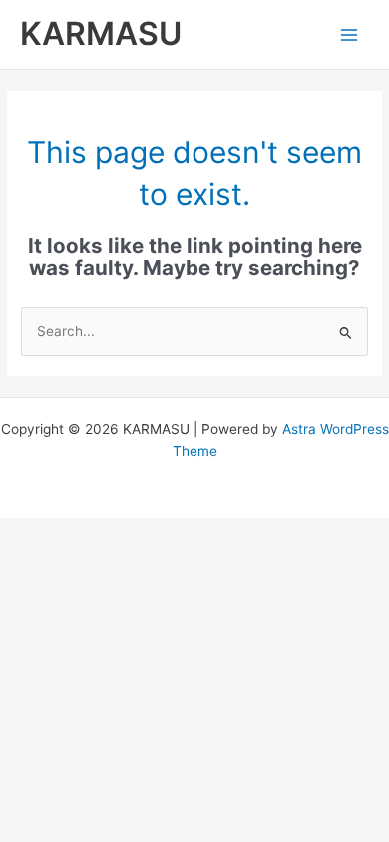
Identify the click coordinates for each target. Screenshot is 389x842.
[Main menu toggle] (349, 34)
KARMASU (101, 33)
